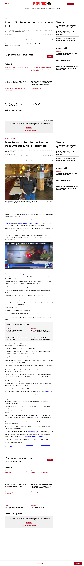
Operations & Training (10, 138)
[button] (6, 4)
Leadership (35, 12)
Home (6, 18)
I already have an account (29, 130)
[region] (29, 117)
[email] (33, 39)
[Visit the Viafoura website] (50, 120)
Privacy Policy (40, 563)
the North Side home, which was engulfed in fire (30, 223)
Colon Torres (8, 223)
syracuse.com (26, 274)
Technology (43, 12)
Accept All (78, 563)
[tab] (8, 114)
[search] (8, 4)
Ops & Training (27, 12)
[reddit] (31, 39)
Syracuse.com (48, 391)
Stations (50, 12)
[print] (52, 39)
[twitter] (29, 39)
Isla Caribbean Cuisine (33, 431)
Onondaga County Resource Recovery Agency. (30, 436)
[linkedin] (27, 39)
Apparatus (57, 12)
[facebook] (24, 39)
